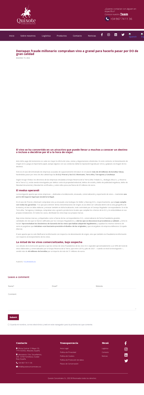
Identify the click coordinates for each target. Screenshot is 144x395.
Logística (46, 35)
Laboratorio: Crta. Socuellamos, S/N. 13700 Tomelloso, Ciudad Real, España (29, 356)
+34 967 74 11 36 (121, 19)
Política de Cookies (67, 356)
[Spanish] (133, 35)
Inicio (11, 35)
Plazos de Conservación (69, 364)
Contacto (77, 35)
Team (124, 14)
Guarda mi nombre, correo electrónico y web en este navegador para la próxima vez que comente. (51, 324)
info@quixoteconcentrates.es (29, 366)
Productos (62, 35)
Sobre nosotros (28, 35)
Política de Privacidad (68, 352)
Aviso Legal (64, 348)
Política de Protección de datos (72, 360)
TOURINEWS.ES (29, 262)
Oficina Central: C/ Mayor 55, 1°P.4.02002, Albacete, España (28, 349)
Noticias (92, 35)
